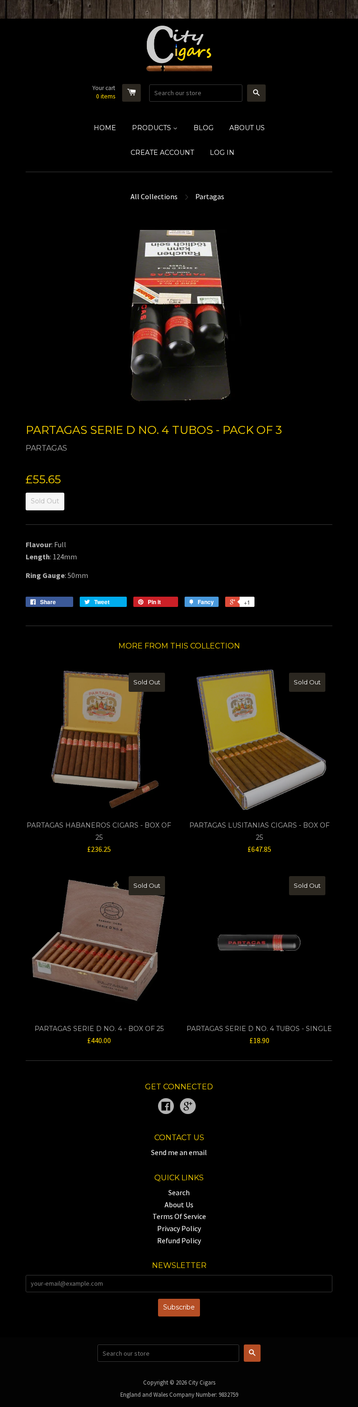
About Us (247, 128)
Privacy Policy (179, 1228)
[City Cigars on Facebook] (166, 1107)
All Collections (154, 196)
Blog (203, 128)
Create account (162, 152)
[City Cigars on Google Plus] (188, 1107)
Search (179, 1192)
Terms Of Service (179, 1216)
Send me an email (179, 1152)
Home (105, 128)
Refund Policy (179, 1240)
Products (152, 128)
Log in (222, 152)
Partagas (209, 196)
